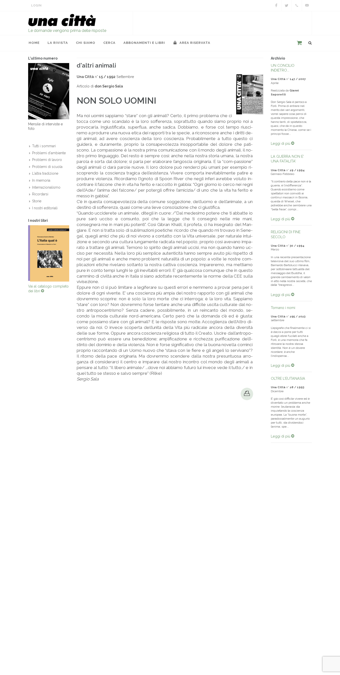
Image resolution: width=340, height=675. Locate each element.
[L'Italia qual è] (48, 254)
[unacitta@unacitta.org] (307, 5)
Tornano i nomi (283, 307)
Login (36, 5)
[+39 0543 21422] (297, 5)
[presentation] (23, 254)
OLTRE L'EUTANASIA (288, 378)
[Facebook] (276, 5)
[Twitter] (286, 5)
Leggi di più (281, 143)
